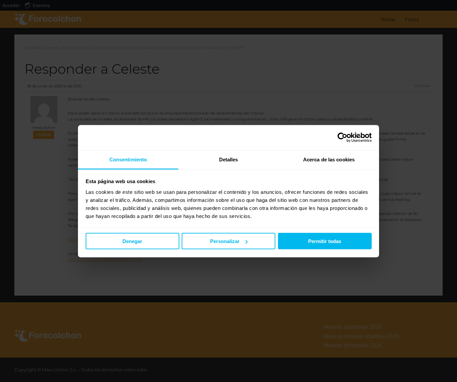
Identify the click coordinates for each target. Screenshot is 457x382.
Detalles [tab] (228, 159)
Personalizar (225, 241)
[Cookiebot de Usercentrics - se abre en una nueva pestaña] (342, 138)
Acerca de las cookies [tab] (329, 159)
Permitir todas (324, 241)
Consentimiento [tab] (128, 159)
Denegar (132, 241)
